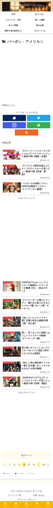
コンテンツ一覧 (14, 495)
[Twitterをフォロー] (38, 118)
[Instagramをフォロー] (14, 125)
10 (43, 464)
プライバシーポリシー (26, 499)
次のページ (26, 455)
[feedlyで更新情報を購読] (38, 125)
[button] (47, 337)
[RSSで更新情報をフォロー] (26, 132)
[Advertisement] (26, 72)
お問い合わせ (38, 495)
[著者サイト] (14, 118)
